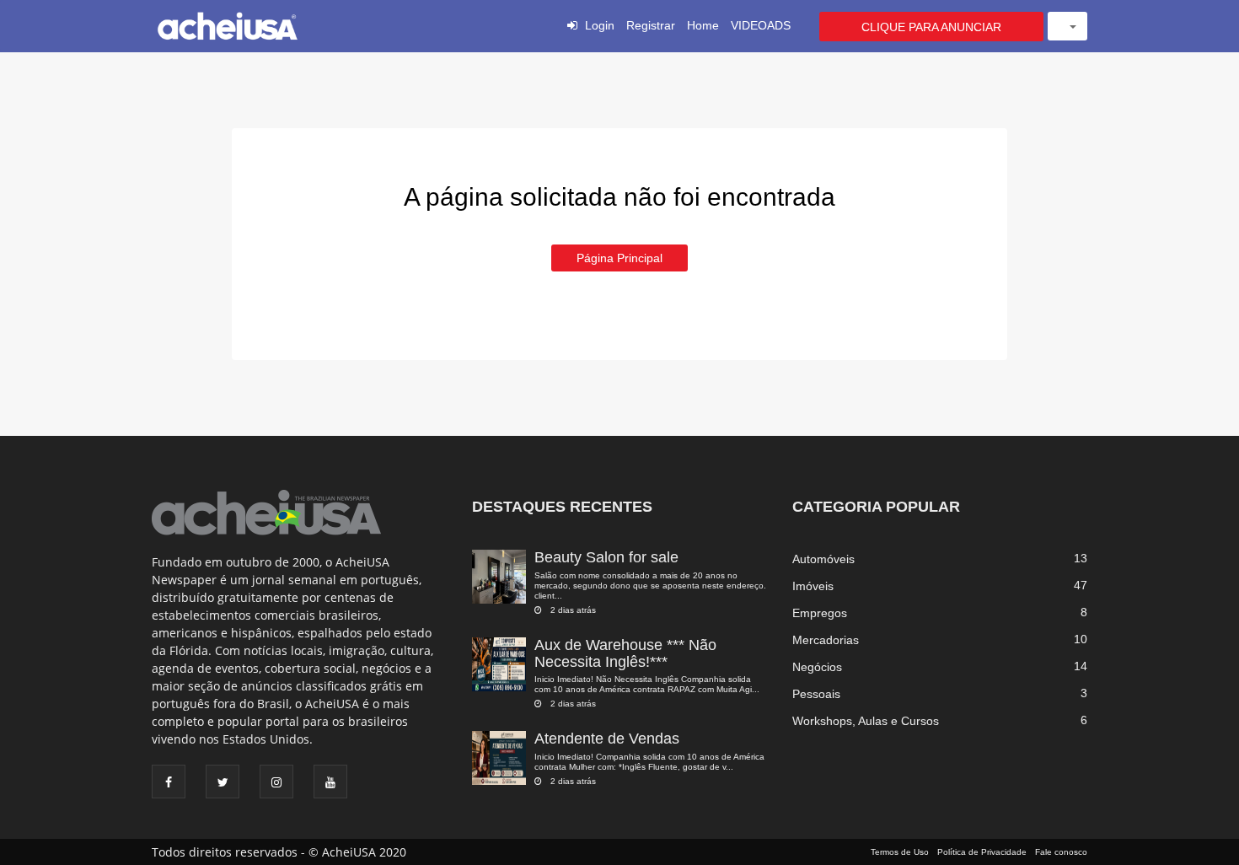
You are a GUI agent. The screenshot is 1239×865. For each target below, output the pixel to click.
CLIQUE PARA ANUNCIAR (931, 27)
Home (703, 25)
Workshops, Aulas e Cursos (865, 721)
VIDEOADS (761, 25)
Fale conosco (1061, 852)
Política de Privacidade (982, 852)
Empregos (819, 613)
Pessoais (816, 694)
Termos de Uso (900, 852)
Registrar (650, 25)
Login (599, 25)
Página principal (619, 258)
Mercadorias (825, 640)
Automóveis (823, 559)
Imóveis (813, 586)
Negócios (817, 667)
